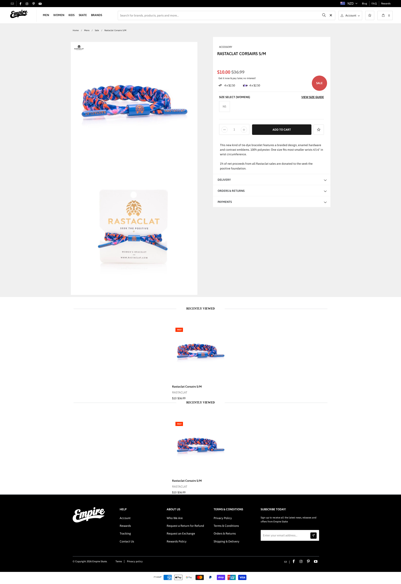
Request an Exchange (181, 533)
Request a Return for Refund (185, 525)
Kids (72, 15)
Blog (364, 3)
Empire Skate (99, 561)
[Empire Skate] (18, 14)
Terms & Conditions (226, 525)
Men (46, 15)
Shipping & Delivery (226, 541)
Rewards (386, 3)
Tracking (125, 533)
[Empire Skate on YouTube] (40, 4)
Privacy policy (135, 561)
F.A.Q (374, 3)
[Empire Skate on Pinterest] (34, 4)
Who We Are (175, 518)
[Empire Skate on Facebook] (20, 4)
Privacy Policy (223, 518)
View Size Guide (312, 97)
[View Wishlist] (369, 16)
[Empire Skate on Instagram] (27, 4)
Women (58, 15)
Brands (96, 15)
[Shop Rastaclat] (79, 49)
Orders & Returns (225, 533)
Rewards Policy (177, 541)
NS (224, 106)
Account (125, 518)
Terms (118, 561)
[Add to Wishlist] (318, 129)
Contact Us (127, 541)
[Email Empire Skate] (12, 3)
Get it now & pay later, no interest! (237, 78)
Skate (83, 15)
